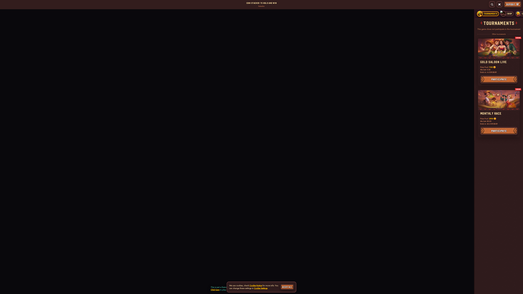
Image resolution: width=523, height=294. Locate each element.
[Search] (492, 4)
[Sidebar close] (499, 4)
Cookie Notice (256, 285)
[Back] (5, 4)
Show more (70, 23)
